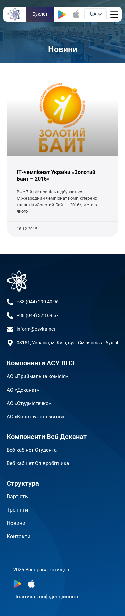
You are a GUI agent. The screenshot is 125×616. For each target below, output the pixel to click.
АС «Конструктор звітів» (35, 417)
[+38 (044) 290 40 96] (10, 302)
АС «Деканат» (23, 390)
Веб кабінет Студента (32, 450)
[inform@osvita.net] (10, 329)
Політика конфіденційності (45, 597)
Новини (16, 523)
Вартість (17, 496)
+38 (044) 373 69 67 (38, 315)
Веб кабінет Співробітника (38, 463)
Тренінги (17, 510)
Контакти (18, 536)
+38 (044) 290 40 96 (38, 301)
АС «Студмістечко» (29, 403)
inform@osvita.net (36, 329)
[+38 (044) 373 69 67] (10, 315)
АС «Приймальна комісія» (37, 376)
